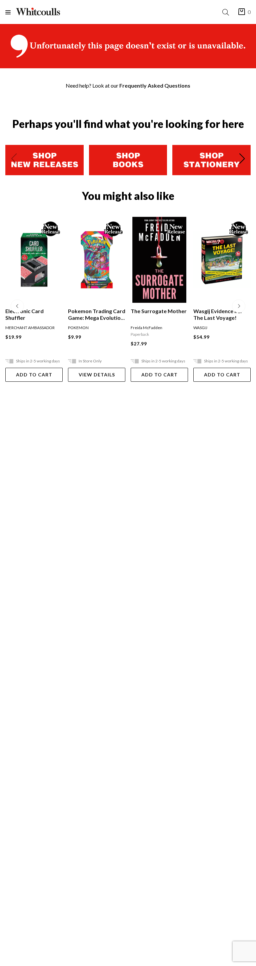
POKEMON (78, 327)
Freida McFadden (146, 327)
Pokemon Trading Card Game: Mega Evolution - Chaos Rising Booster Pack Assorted (96, 314)
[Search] (227, 12)
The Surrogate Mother (159, 311)
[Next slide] (242, 160)
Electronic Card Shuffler (24, 314)
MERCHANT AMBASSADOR (30, 327)
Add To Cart (34, 374)
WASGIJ (200, 327)
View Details (97, 374)
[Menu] (10, 12)
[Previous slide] (14, 160)
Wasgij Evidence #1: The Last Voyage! (217, 314)
